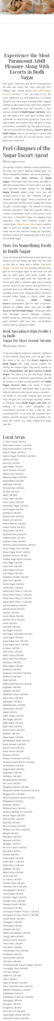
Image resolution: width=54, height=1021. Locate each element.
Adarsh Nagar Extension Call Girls (19, 455)
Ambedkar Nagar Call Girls (16, 505)
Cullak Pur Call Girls (12, 975)
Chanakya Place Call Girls (15, 886)
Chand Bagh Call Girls (13, 893)
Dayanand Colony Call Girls (16, 1018)
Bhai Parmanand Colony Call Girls (19, 797)
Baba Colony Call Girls (13, 655)
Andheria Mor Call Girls (14, 537)
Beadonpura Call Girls (13, 765)
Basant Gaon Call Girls (13, 747)
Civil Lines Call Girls (12, 961)
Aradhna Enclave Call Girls (15, 555)
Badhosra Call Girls (12, 676)
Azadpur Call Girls (11, 648)
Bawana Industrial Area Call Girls (19, 762)
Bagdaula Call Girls (12, 687)
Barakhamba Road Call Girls (16, 740)
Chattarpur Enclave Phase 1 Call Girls (21, 911)
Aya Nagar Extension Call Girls (17, 633)
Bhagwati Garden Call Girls (16, 786)
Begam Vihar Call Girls (13, 769)
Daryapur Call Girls (12, 1003)
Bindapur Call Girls (12, 843)
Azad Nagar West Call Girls (16, 644)
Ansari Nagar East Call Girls (16, 548)
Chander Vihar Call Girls (14, 900)
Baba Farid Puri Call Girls (15, 658)
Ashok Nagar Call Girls (13, 583)
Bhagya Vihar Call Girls (14, 793)
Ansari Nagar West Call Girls (16, 552)
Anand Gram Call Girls (13, 516)
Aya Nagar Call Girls (12, 630)
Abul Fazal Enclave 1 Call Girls (17, 445)
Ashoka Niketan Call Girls (15, 605)
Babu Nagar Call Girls (13, 665)
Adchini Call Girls (11, 459)
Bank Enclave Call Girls (14, 729)
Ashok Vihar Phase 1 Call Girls (17, 591)
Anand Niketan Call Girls (14, 523)
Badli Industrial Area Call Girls (17, 683)
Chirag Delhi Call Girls (13, 936)
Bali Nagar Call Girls (12, 719)
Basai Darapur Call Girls (14, 744)
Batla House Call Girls (13, 751)
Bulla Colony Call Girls (13, 872)
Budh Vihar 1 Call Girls (13, 861)
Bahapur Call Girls (11, 690)
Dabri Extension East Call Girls (18, 986)
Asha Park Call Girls (12, 580)
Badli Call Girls (10, 680)
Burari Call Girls (10, 875)
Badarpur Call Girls (12, 669)
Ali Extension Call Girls (13, 487)
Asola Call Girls (10, 623)
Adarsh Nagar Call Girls (14, 452)
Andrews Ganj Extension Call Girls (19, 544)
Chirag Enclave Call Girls (14, 939)
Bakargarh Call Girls (12, 701)
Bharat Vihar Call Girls (13, 818)
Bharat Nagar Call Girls (14, 815)
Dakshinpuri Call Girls (13, 993)
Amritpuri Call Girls (12, 512)
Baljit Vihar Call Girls (12, 726)
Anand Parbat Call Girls (14, 527)
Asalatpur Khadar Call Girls (16, 576)
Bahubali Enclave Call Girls (15, 694)
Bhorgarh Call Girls (12, 836)
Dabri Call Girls (10, 979)
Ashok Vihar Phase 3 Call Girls (17, 598)
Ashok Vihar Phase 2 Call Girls (17, 594)
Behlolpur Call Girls (12, 776)
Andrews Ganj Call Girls (14, 541)
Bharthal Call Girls (11, 822)
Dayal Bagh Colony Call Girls (16, 1014)
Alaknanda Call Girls (12, 484)
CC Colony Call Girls (12, 879)
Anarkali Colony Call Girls (14, 534)
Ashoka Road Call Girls (14, 608)
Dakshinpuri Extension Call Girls (18, 996)
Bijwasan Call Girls (12, 840)
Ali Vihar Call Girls (11, 491)
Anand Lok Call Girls (12, 519)
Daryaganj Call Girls (12, 1000)
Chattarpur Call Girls (12, 907)
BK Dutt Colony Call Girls (15, 847)
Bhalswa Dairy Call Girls (14, 808)
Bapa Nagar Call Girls (13, 737)
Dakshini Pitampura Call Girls (17, 989)
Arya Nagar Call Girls (13, 573)
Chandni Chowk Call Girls (14, 904)
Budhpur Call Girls (11, 868)
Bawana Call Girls (11, 754)
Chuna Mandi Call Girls (13, 957)
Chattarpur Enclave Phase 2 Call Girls (21, 914)
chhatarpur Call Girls (12, 925)
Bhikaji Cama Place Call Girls (16, 829)
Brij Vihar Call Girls (12, 851)
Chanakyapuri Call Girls (14, 890)
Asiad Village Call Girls (13, 615)
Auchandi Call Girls (11, 626)
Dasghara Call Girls (12, 1007)
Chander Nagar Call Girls (15, 897)
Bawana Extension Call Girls (16, 758)
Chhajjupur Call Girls (12, 922)
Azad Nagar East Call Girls (15, 641)
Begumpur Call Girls (12, 772)
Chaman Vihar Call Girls (14, 882)
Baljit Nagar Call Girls (13, 722)
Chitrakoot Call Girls (12, 947)
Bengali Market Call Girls (15, 779)
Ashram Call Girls (11, 612)
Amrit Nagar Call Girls (13, 509)
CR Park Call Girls (11, 971)
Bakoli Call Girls (10, 712)
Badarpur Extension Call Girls (17, 673)
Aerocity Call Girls (11, 463)
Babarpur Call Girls (12, 662)
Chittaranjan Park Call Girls (16, 950)
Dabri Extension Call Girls (15, 982)
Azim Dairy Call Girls (12, 651)
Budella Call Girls (11, 854)
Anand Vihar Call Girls (13, 530)
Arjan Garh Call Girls (12, 566)
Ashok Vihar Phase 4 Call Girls (17, 601)
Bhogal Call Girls (11, 833)
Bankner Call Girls (11, 733)
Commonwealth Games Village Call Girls (22, 964)
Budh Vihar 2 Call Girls (13, 865)
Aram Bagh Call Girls (13, 562)
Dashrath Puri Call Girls (14, 1011)
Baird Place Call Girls (13, 697)
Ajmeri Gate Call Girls (13, 473)
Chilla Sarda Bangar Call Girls (17, 932)
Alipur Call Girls (10, 494)
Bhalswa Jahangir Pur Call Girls (17, 811)
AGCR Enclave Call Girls (14, 470)
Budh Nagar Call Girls (13, 858)
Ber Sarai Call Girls (12, 783)
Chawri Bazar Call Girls (14, 918)
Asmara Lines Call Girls (14, 619)
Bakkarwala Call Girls (13, 708)
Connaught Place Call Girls (15, 968)
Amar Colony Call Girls (13, 502)
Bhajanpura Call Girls (13, 801)
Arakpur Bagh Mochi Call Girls (17, 559)
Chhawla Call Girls (11, 929)
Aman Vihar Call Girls (13, 498)
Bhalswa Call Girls (11, 804)
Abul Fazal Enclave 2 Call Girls (17, 448)
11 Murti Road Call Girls (14, 441)
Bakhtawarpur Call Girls (14, 704)
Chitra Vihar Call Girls (13, 943)
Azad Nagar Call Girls (13, 637)
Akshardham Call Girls (13, 480)
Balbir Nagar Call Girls (13, 715)
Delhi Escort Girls (26, 224)
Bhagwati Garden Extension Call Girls (21, 790)
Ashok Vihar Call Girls (13, 587)
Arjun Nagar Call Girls (13, 569)
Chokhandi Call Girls (12, 954)
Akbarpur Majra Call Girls (15, 477)
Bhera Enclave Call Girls (14, 825)
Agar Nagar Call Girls (13, 466)
